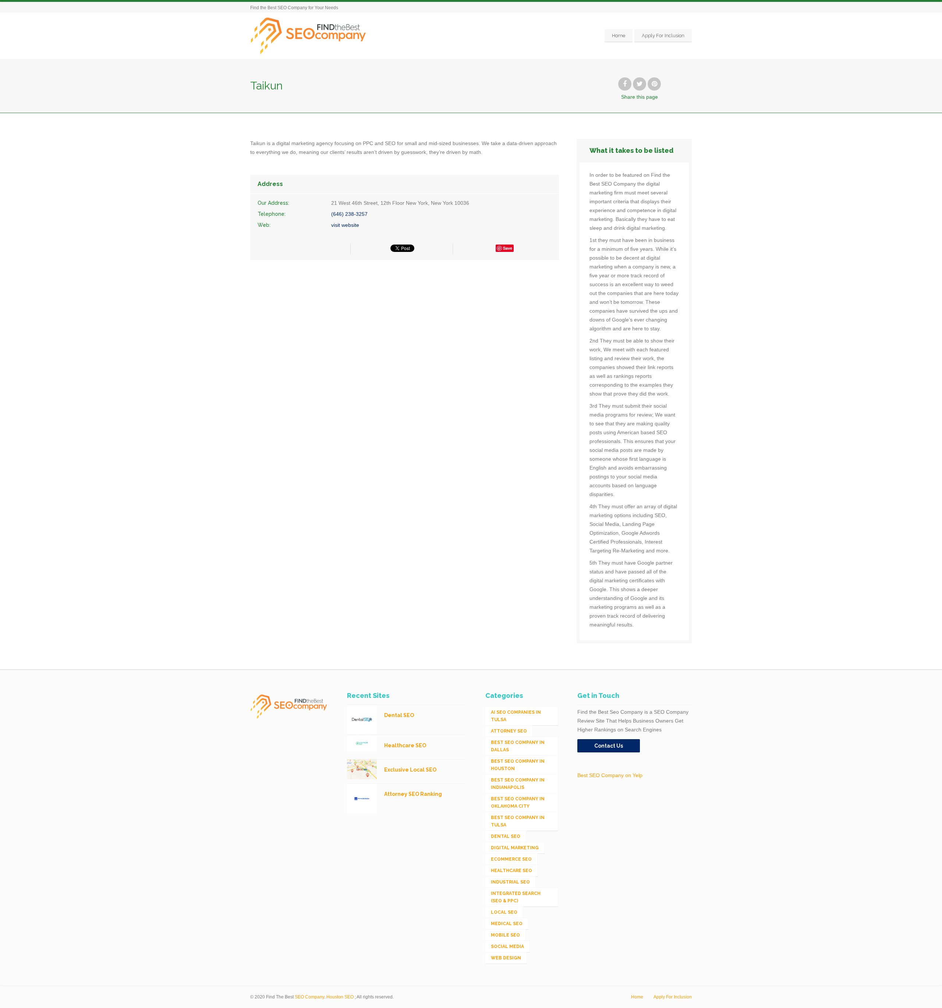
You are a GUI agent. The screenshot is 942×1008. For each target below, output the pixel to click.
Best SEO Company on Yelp (609, 775)
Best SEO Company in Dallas (518, 746)
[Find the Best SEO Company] (308, 36)
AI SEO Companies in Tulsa (516, 716)
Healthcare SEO (511, 870)
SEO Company (309, 997)
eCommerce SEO (511, 859)
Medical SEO (507, 923)
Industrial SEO (510, 882)
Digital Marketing (515, 847)
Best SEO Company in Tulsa (518, 821)
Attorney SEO (509, 731)
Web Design (506, 957)
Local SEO (504, 912)
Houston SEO (340, 997)
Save (507, 248)
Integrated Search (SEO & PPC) (516, 897)
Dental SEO (505, 836)
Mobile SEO (505, 935)
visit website (345, 225)
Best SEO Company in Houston (518, 765)
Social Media (507, 946)
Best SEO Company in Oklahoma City (518, 802)
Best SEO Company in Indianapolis (518, 783)
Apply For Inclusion (663, 35)
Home (618, 35)
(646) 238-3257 (349, 214)
